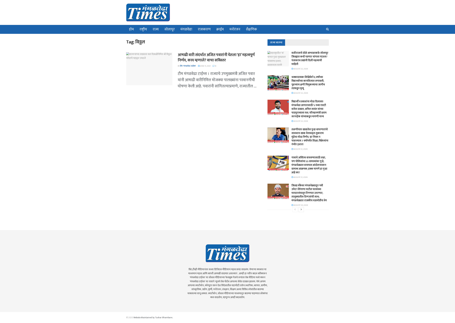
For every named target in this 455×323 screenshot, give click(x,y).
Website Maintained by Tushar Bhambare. (153, 317)
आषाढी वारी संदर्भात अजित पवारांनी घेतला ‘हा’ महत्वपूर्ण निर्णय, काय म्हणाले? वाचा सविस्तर (216, 58)
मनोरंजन (234, 29)
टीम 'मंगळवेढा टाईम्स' (188, 66)
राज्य (156, 29)
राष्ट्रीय (143, 29)
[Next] (301, 209)
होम (131, 29)
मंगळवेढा (186, 29)
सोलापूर (169, 29)
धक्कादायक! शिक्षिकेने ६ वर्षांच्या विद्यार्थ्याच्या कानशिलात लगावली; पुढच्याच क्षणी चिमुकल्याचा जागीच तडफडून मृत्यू (308, 83)
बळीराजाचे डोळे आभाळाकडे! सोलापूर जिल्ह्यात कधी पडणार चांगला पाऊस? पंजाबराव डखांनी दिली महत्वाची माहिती (309, 58)
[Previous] (295, 209)
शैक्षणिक (251, 29)
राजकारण (204, 29)
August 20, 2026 (300, 205)
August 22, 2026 (300, 68)
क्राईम (220, 29)
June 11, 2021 (205, 66)
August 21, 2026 (300, 149)
